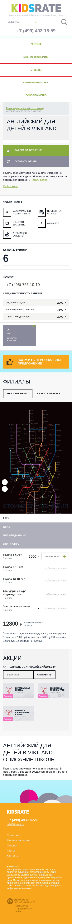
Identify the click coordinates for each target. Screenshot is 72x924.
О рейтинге (14, 835)
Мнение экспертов (36, 57)
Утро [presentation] (6, 518)
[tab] (17, 393)
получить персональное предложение (39, 361)
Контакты (12, 855)
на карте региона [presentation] (48, 393)
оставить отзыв (26, 161)
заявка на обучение (28, 150)
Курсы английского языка (29, 108)
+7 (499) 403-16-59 (36, 30)
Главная (10, 108)
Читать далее (39, 179)
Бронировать (52, 556)
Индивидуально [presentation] (14, 535)
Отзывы (36, 69)
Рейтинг (36, 44)
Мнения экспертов (18, 840)
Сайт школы (10, 186)
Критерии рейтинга (36, 82)
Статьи (11, 850)
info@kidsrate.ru (15, 824)
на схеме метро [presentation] (17, 393)
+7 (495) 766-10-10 (23, 284)
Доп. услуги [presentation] (11, 544)
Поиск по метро (36, 95)
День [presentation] (6, 526)
